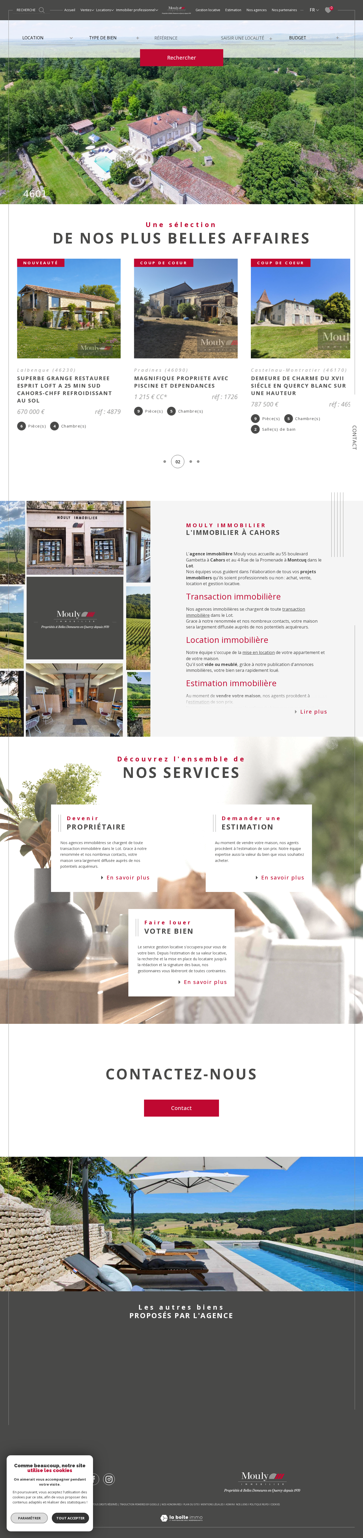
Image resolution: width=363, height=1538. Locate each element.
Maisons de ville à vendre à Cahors (113, 1362)
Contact (354, 437)
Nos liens (241, 1493)
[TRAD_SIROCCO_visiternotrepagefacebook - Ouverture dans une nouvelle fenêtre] (93, 1468)
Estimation (233, 10)
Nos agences (257, 10)
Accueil (69, 10)
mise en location (258, 642)
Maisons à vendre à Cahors (103, 1352)
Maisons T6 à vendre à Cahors (178, 1421)
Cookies (275, 1493)
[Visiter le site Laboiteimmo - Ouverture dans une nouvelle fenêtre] (181, 1513)
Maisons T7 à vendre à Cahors (178, 1431)
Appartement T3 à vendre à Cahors (185, 1410)
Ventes (86, 10)
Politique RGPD (259, 1493)
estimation (198, 691)
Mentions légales (212, 1493)
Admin (230, 1493)
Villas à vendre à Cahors (99, 1373)
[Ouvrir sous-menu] (92, 9)
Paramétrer (29, 1518)
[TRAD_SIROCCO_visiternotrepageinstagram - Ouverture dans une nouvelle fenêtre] (109, 1468)
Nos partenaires (284, 10)
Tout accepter (70, 1518)
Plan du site (191, 1493)
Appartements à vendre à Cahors (111, 1341)
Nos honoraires (171, 1493)
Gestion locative (208, 10)
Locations (103, 10)
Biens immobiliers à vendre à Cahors (255, 1341)
